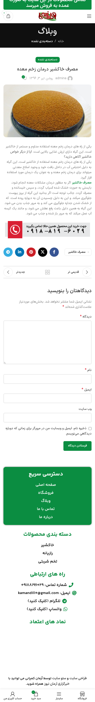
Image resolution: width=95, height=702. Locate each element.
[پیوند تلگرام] (8, 252)
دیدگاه (86, 316)
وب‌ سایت (85, 409)
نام (88, 370)
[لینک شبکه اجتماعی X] (42, 252)
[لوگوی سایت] (47, 16)
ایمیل (87, 389)
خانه (61, 41)
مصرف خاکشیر (82, 182)
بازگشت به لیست (47, 272)
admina (60, 78)
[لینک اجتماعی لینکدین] (19, 252)
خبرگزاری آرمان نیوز (56, 684)
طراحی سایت (78, 678)
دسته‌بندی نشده (42, 41)
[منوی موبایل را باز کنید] (89, 16)
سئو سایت (59, 678)
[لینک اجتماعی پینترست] (31, 252)
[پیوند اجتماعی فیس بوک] (54, 252)
